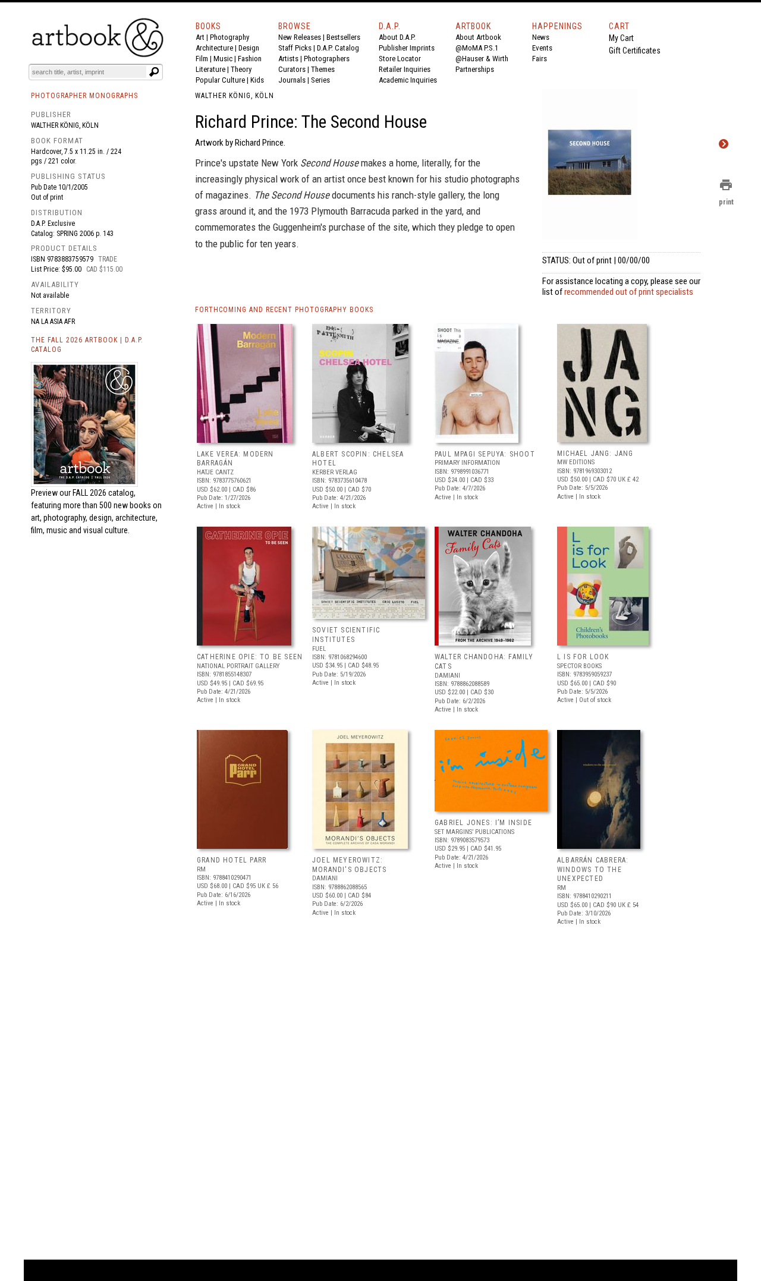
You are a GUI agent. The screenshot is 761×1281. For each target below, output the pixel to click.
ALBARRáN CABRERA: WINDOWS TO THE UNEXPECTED (592, 869)
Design (248, 47)
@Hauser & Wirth (481, 58)
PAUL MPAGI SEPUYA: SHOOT (485, 454)
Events (542, 47)
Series (320, 79)
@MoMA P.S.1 (476, 47)
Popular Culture (220, 79)
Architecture (214, 47)
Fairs (539, 58)
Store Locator (400, 58)
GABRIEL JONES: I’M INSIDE (483, 823)
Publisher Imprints (407, 47)
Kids (257, 79)
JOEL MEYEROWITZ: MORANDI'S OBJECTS (349, 865)
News (540, 37)
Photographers (327, 58)
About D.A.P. (397, 37)
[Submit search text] (154, 72)
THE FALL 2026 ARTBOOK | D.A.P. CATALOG (87, 345)
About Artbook (478, 37)
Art (200, 37)
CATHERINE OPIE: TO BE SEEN (250, 657)
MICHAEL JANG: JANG (595, 453)
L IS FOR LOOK (583, 657)
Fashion (250, 58)
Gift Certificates (635, 50)
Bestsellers (343, 37)
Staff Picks (295, 47)
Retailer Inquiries (404, 69)
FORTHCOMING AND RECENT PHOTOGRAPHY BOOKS (284, 310)
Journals (292, 79)
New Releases (299, 37)
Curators (292, 69)
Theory (241, 69)
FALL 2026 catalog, (104, 493)
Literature (210, 69)
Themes (323, 69)
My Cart (621, 38)
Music (222, 58)
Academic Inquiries (408, 79)
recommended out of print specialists (628, 292)
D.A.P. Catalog (338, 47)
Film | (204, 58)
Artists (288, 58)
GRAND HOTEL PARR (231, 860)
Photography (229, 37)
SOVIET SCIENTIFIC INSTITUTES (346, 635)
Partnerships (474, 69)
